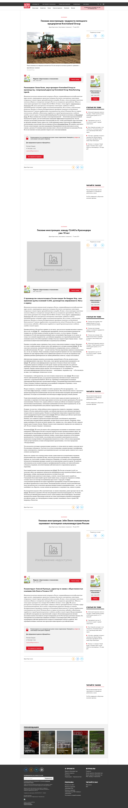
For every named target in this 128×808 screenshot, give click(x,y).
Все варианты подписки (34, 156)
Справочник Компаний (64, 4)
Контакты (67, 775)
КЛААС (35, 331)
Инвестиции (35, 8)
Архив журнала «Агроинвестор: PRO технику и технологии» (94, 775)
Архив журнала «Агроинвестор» (94, 773)
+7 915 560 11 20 (31, 148)
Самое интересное (57, 8)
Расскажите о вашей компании (73, 795)
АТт (67, 602)
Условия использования (28, 804)
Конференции (76, 4)
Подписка (88, 771)
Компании (66, 8)
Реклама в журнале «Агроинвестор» (70, 787)
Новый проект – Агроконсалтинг (73, 777)
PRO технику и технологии (49, 4)
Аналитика (43, 8)
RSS (87, 786)
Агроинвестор (35, 4)
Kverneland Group (63, 124)
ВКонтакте (89, 785)
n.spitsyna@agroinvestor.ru (32, 151)
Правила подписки (69, 773)
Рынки (49, 8)
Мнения (73, 8)
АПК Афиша (86, 4)
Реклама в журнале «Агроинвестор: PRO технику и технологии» (73, 791)
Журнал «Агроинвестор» (71, 771)
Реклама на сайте (69, 785)
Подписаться (48, 778)
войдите (76, 137)
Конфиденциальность (27, 803)
